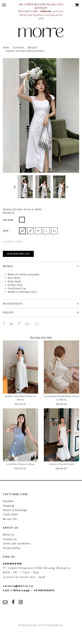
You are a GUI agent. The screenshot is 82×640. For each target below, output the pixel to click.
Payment (8, 501)
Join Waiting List (18, 253)
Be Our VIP (10, 519)
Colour (8, 219)
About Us (8, 535)
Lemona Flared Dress (61, 464)
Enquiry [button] (8, 312)
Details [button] (8, 266)
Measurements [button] (13, 303)
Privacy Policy (11, 548)
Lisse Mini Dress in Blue (20, 464)
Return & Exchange (15, 510)
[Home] (41, 32)
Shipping (8, 506)
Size (6, 230)
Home (6, 47)
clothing (18, 47)
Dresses (33, 47)
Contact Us (10, 539)
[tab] (41, 266)
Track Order (10, 515)
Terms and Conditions (17, 544)
